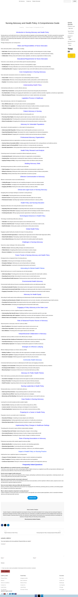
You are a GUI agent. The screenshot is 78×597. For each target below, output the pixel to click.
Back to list (32, 532)
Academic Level (71, 26)
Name (2, 557)
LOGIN (74, 1)
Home (2, 12)
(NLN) (16, 145)
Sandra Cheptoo (29, 27)
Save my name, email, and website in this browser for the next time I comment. (19, 568)
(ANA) (17, 143)
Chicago (61, 587)
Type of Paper (71, 31)
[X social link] (60, 1)
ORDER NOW (67, 1)
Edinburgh (61, 582)
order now (32, 497)
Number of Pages (70, 36)
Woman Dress (23, 582)
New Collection (23, 580)
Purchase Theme (24, 589)
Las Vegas (61, 589)
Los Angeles (62, 585)
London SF (61, 580)
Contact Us (3, 585)
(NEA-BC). (48, 66)
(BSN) (30, 64)
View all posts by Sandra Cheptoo (32, 519)
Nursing (6, 12)
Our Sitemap (3, 589)
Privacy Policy (4, 578)
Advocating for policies (21, 105)
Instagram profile (24, 578)
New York (61, 578)
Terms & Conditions (5, 582)
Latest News (3, 587)
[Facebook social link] (59, 1)
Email (34, 557)
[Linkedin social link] (61, 1)
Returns (2, 580)
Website (2, 562)
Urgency (69, 43)
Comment (3, 544)
